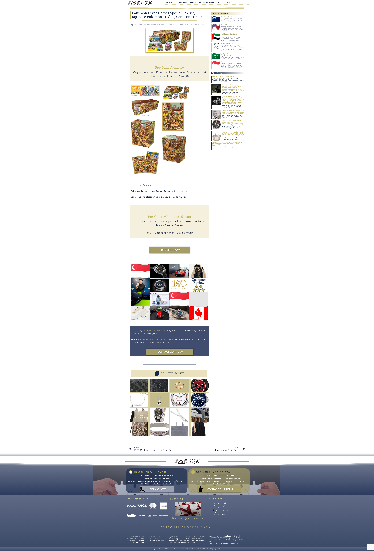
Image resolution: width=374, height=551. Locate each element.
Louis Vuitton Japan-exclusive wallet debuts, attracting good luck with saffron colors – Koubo (227, 143)
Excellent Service (227, 17)
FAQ (218, 2)
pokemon (154, 25)
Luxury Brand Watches (154, 330)
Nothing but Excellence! (229, 34)
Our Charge (182, 2)
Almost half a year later (229, 25)
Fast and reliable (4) (228, 43)
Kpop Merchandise (227, 62)
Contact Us (226, 2)
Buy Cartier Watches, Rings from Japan (188, 519)
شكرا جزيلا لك (225, 54)
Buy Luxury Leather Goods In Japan (224, 76)
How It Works (170, 2)
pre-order (195, 25)
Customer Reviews (208, 2)
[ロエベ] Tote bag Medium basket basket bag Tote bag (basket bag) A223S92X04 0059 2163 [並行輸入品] (233, 134)
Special (203, 25)
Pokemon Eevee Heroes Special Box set (175, 25)
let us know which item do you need (155, 339)
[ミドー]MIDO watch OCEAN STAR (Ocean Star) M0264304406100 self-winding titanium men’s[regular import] (232, 123)
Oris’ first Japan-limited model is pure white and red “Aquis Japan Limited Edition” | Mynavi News (233, 112)
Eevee (141, 25)
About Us (193, 2)
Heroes (147, 25)
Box (136, 25)
